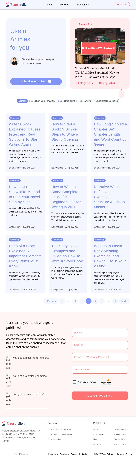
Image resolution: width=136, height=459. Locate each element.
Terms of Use (120, 439)
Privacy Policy (120, 444)
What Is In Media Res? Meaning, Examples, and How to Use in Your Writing (110, 256)
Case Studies (98, 434)
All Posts (22, 101)
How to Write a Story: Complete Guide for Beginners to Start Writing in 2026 (66, 197)
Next (123, 301)
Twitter (74, 454)
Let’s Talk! (122, 4)
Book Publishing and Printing (60, 434)
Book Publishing (67, 101)
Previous (51, 301)
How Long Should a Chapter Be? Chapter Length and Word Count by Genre (110, 134)
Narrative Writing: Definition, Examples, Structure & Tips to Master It (109, 197)
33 (115, 301)
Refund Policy (120, 434)
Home (50, 4)
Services (64, 4)
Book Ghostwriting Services (59, 429)
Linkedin (83, 454)
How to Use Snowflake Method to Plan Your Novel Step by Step (24, 194)
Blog (95, 439)
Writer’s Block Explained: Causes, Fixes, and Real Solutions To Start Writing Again (25, 134)
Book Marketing (54, 439)
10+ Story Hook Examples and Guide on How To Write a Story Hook (67, 253)
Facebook (64, 454)
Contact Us (97, 444)
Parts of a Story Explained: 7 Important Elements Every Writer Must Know (25, 256)
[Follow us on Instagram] (121, 92)
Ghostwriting (85, 101)
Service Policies (121, 429)
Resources (83, 4)
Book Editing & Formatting (43, 101)
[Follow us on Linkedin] (121, 96)
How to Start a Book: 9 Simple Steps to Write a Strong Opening (64, 131)
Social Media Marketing (107, 101)
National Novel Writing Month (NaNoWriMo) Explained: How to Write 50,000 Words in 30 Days (97, 73)
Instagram (53, 454)
